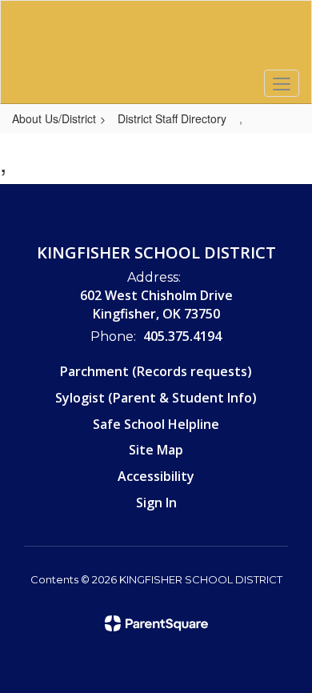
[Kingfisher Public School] (156, 40)
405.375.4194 (182, 336)
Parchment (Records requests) (156, 371)
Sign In (156, 502)
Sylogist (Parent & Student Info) (156, 398)
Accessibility (156, 476)
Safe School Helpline (156, 424)
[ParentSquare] (156, 623)
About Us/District (54, 118)
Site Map (156, 450)
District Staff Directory (172, 118)
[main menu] (281, 83)
